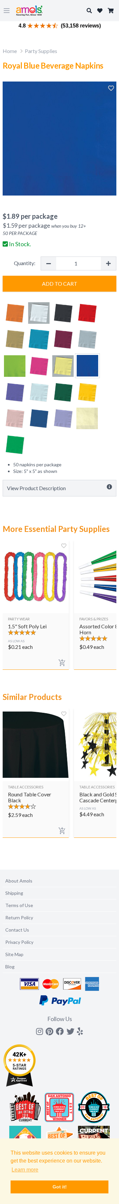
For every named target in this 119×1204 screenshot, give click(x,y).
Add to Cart (59, 283)
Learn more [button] (25, 1170)
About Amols (18, 881)
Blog (10, 966)
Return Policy (19, 917)
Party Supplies (41, 51)
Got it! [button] (60, 1186)
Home (10, 51)
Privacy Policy (19, 942)
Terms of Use (19, 905)
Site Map (14, 954)
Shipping (14, 893)
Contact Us (17, 930)
